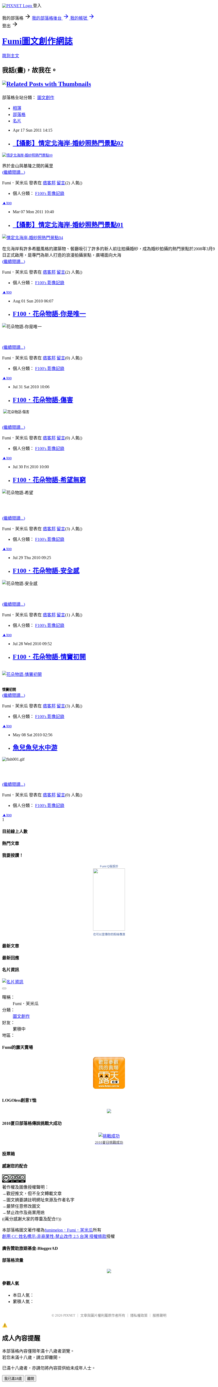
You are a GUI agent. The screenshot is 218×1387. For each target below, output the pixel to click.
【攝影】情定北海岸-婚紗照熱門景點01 (68, 224)
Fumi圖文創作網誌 (37, 41)
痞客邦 (49, 183)
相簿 (17, 108)
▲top (7, 202)
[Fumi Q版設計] (109, 929)
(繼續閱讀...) (13, 172)
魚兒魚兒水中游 (35, 747)
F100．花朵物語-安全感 (46, 570)
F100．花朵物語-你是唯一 (49, 313)
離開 (30, 1379)
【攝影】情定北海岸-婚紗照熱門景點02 (68, 143)
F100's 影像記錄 (49, 193)
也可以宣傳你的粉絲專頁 (109, 934)
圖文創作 (45, 97)
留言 (61, 183)
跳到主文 (10, 55)
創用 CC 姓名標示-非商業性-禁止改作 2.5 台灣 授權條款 (54, 1236)
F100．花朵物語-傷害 (43, 399)
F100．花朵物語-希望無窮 (49, 479)
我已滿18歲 (13, 1379)
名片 (17, 121)
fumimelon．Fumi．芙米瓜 (69, 1230)
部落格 (19, 114)
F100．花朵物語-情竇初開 (49, 656)
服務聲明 (159, 1315)
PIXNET (69, 1315)
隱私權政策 (139, 1315)
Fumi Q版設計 (109, 866)
